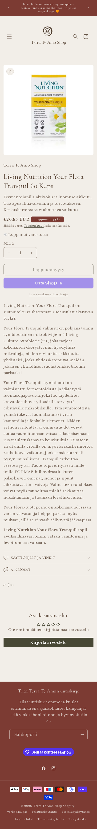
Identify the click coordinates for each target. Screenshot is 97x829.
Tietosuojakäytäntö (76, 811)
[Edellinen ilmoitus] (9, 8)
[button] (9, 36)
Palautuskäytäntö (44, 811)
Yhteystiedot (77, 819)
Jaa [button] (11, 585)
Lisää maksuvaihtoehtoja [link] (48, 294)
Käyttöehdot (24, 819)
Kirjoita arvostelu (48, 642)
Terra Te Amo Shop (48, 806)
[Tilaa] (82, 734)
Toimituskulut (34, 225)
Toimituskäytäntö (50, 819)
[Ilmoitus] (88, 8)
